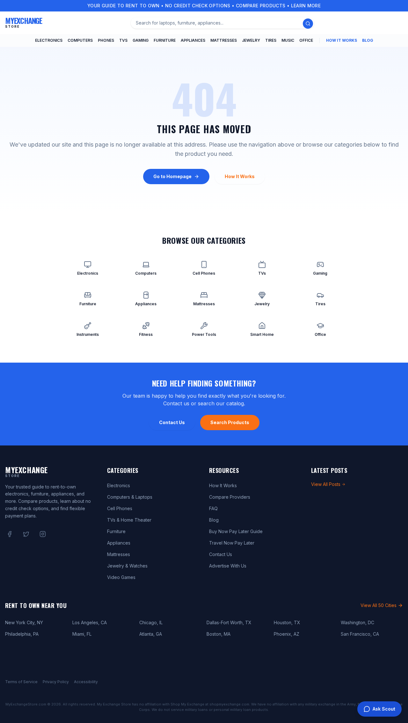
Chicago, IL (151, 622)
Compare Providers (229, 497)
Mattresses (223, 40)
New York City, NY (24, 622)
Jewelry (251, 40)
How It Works (341, 40)
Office (306, 40)
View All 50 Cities (379, 605)
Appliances (193, 40)
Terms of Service (21, 681)
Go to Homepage (172, 176)
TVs (123, 40)
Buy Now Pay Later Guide (236, 531)
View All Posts (325, 484)
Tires (270, 40)
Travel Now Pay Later (231, 543)
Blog (367, 40)
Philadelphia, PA (22, 634)
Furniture (165, 40)
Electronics (48, 40)
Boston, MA (218, 634)
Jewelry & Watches (127, 565)
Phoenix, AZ (286, 634)
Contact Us (172, 422)
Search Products (229, 422)
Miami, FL (81, 634)
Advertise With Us (227, 565)
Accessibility (86, 681)
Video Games (121, 577)
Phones (106, 40)
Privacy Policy (56, 681)
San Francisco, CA (360, 634)
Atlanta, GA (150, 634)
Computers (80, 40)
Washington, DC (357, 622)
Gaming (141, 40)
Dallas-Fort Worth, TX (229, 622)
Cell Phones (119, 508)
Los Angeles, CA (89, 622)
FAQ (213, 508)
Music (287, 40)
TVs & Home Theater (129, 520)
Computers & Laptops (129, 497)
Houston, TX (287, 622)
